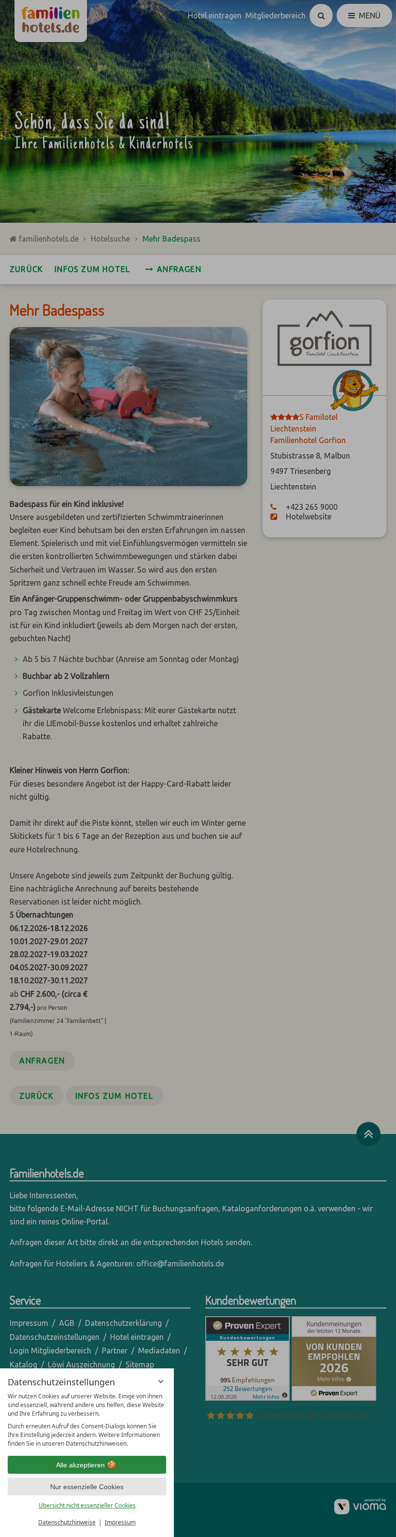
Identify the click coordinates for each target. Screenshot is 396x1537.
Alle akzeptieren (80, 1465)
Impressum (120, 1522)
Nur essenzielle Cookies (87, 1487)
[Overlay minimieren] (161, 1381)
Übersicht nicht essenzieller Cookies (87, 1505)
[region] (87, 1420)
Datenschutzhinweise (67, 1522)
